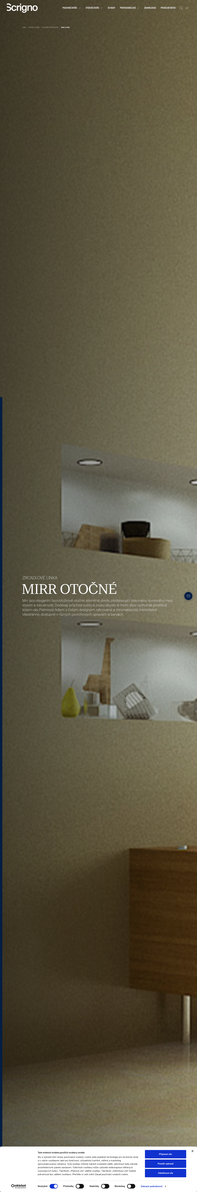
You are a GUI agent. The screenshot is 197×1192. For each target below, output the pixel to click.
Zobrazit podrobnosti (151, 1186)
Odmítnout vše (165, 1173)
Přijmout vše (165, 1154)
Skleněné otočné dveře (50, 27)
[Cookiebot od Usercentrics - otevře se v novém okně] (18, 1186)
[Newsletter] (188, 596)
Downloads (150, 8)
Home (24, 27)
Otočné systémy (34, 27)
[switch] (80, 1186)
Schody (111, 8)
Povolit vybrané (166, 1163)
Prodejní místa (168, 8)
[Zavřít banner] (193, 1151)
